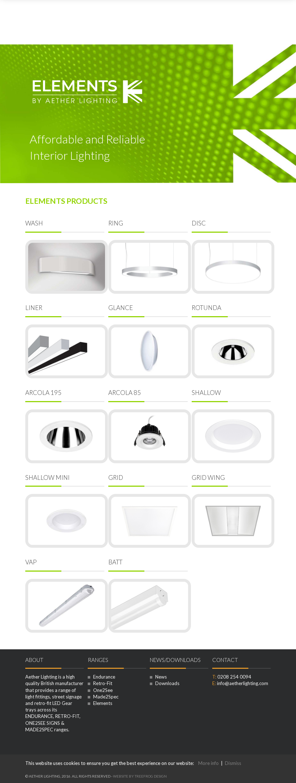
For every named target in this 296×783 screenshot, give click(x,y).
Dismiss (233, 763)
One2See (102, 690)
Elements (102, 703)
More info (208, 763)
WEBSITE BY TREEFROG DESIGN (140, 776)
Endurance (103, 677)
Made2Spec (105, 697)
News (160, 677)
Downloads (166, 683)
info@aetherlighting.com (242, 683)
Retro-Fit (102, 683)
